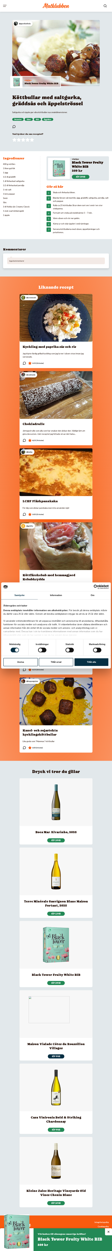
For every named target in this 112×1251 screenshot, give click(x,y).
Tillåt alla (91, 662)
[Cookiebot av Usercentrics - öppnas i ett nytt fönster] (96, 587)
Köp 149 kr (56, 1203)
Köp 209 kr (80, 177)
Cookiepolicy (103, 1226)
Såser (29, 119)
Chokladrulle (33, 424)
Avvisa (20, 662)
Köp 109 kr (56, 840)
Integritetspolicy (101, 1222)
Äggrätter (47, 119)
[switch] (42, 650)
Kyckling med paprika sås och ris (49, 347)
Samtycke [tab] (19, 595)
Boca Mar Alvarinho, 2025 (56, 832)
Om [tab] (92, 595)
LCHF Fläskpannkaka (40, 501)
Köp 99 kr (56, 1056)
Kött (37, 119)
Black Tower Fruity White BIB (41, 83)
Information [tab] (56, 595)
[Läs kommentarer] (14, 126)
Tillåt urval (56, 662)
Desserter (18, 119)
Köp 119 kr (56, 914)
